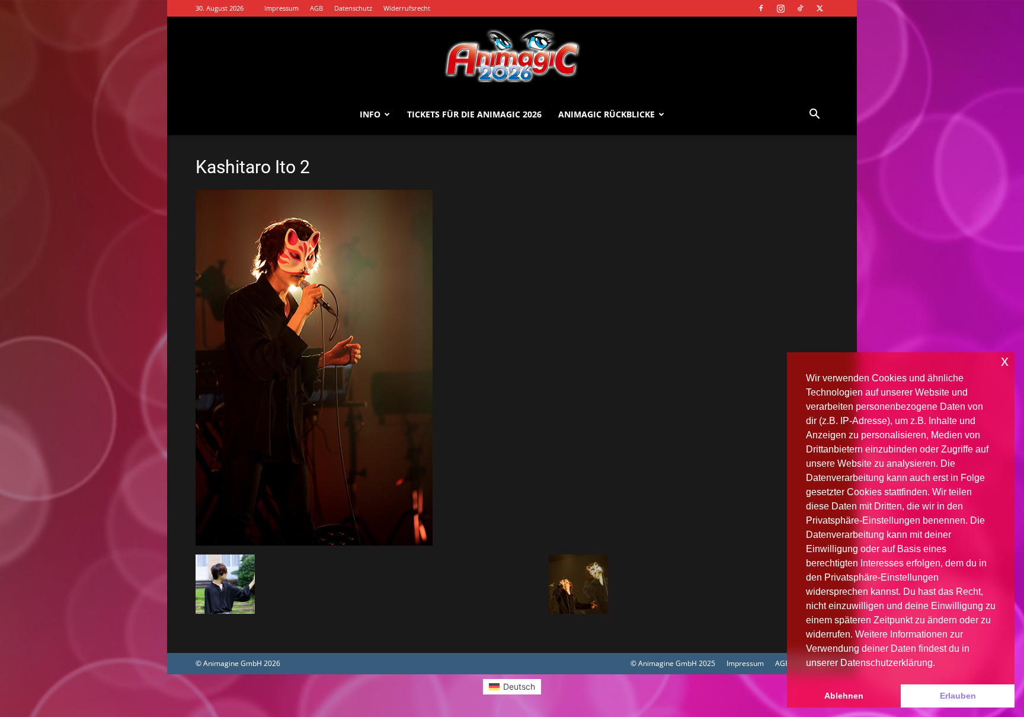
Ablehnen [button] (843, 695)
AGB (316, 8)
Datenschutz (353, 8)
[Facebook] (761, 8)
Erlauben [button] (958, 695)
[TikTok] (800, 8)
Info (370, 114)
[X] (819, 8)
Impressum (281, 8)
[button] (814, 115)
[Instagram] (780, 8)
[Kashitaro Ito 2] (314, 542)
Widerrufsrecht (406, 8)
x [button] (1005, 361)
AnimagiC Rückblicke (606, 114)
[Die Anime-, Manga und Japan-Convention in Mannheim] (512, 55)
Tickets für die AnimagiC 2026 (474, 114)
